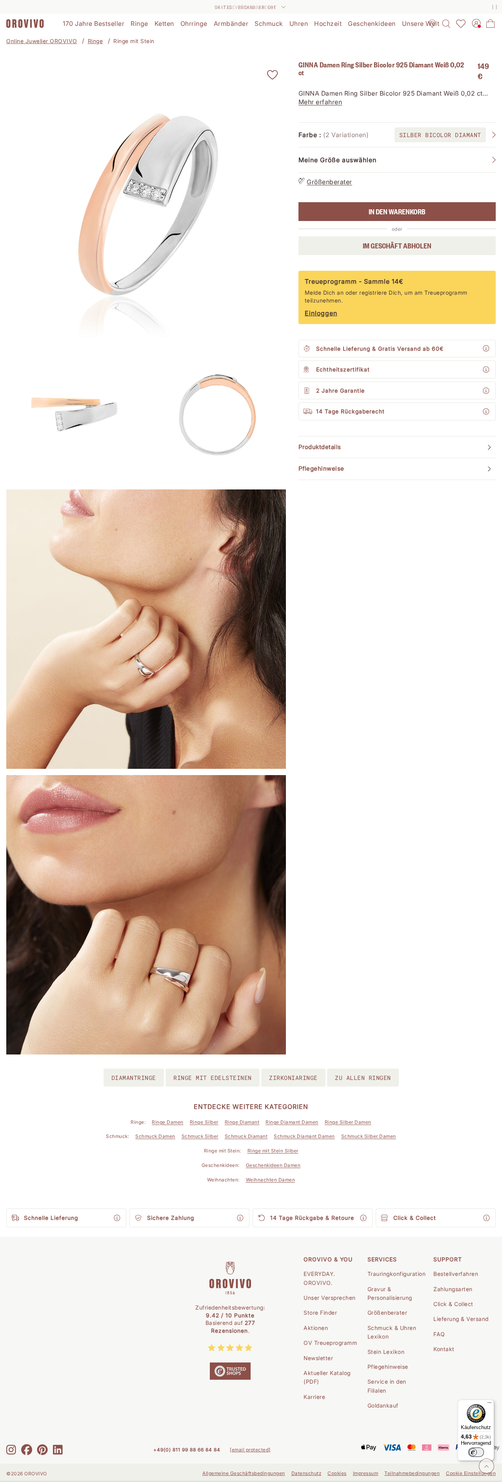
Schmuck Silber (200, 1136)
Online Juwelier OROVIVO (41, 41)
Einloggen (321, 313)
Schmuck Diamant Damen (304, 1136)
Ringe (95, 41)
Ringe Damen (168, 1122)
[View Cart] (491, 23)
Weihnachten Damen (270, 1180)
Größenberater (329, 182)
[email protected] (250, 1450)
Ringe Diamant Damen (292, 1122)
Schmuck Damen (155, 1136)
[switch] (476, 1452)
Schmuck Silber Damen (368, 1136)
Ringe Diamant (242, 1122)
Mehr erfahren (320, 102)
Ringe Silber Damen (348, 1122)
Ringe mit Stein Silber (272, 1151)
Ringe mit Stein (134, 41)
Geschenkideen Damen (273, 1165)
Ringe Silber (204, 1122)
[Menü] (489, 1404)
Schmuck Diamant (246, 1136)
